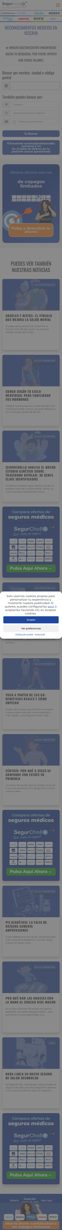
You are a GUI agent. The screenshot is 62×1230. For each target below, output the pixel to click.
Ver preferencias (31, 628)
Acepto (31, 619)
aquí (51, 606)
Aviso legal (40, 634)
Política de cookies (24, 634)
